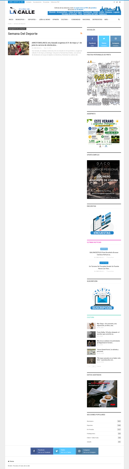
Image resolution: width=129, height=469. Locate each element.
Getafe (89, 442)
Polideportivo (91, 433)
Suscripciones (37, 2)
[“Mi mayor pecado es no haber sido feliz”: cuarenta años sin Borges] (91, 360)
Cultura (64, 19)
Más (106, 19)
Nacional (86, 19)
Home (12, 461)
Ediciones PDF (55, 2)
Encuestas (46, 2)
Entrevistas (97, 19)
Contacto (28, 2)
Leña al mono (44, 19)
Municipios (20, 19)
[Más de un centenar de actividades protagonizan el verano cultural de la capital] (91, 343)
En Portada (104, 263)
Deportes (31, 19)
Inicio (11, 19)
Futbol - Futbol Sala (92, 438)
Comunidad (75, 19)
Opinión (56, 19)
